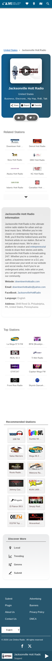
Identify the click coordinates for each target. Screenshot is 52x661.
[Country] (40, 4)
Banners (34, 605)
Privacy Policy (37, 612)
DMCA (33, 619)
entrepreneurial (38, 247)
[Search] (47, 4)
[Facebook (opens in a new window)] (22, 646)
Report (26, 105)
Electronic (21, 98)
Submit (8, 599)
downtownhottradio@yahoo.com (28, 287)
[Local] (33, 4)
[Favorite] (27, 4)
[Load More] (26, 197)
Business (9, 98)
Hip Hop (32, 98)
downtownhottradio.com (27, 281)
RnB (39, 98)
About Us (10, 612)
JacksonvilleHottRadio (29, 292)
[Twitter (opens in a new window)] (29, 646)
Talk (45, 98)
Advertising (35, 599)
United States (10, 50)
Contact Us (10, 619)
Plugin (8, 605)
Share (16, 105)
